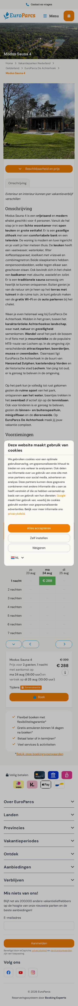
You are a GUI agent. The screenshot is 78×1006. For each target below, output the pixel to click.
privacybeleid (16, 513)
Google (61, 495)
